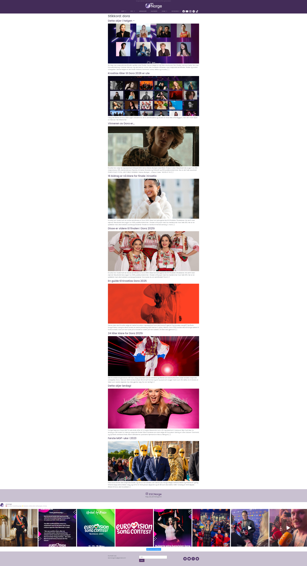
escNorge (175, 11)
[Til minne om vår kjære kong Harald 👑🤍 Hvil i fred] (19, 528)
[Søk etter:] (153, 557)
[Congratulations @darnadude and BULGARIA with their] (173, 528)
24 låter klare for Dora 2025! (125, 333)
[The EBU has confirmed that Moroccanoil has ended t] (57, 528)
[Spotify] (194, 11)
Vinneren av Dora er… (121, 123)
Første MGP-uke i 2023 (122, 438)
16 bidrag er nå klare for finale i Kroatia (132, 176)
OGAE (164, 11)
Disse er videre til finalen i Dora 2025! (131, 228)
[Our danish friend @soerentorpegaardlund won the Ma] (250, 528)
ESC (132, 11)
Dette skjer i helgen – (121, 21)
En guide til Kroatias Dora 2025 (127, 281)
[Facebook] (183, 11)
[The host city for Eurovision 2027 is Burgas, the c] (96, 528)
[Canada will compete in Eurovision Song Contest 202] (134, 528)
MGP (123, 11)
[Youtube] (187, 11)
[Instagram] (190, 11)
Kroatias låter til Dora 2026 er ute (129, 73)
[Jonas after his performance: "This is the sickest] (211, 528)
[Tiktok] (197, 11)
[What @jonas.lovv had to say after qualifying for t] (288, 528)
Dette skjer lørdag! (119, 386)
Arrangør (143, 11)
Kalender (154, 11)
